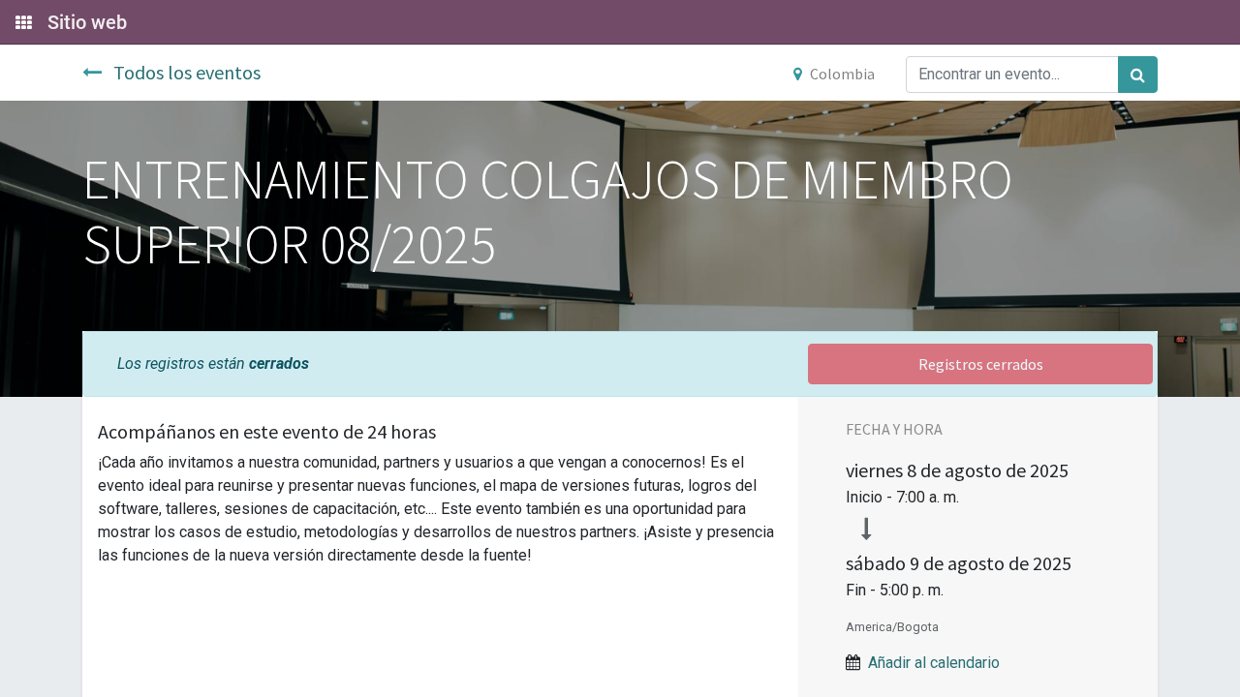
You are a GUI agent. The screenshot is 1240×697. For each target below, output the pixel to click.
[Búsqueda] (1138, 74)
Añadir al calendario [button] (934, 662)
